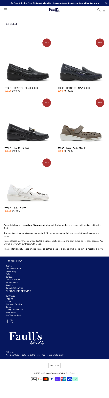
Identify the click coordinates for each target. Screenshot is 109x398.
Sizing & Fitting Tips (14, 288)
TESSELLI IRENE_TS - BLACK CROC (21, 88)
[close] (106, 3)
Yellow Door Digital (67, 373)
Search (9, 266)
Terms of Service (13, 279)
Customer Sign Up (14, 304)
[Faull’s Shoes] (54, 10)
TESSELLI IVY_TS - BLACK (17, 148)
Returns (9, 307)
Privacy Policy (11, 312)
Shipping (9, 285)
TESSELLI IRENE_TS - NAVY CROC (74, 88)
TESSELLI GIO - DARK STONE (71, 148)
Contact (9, 277)
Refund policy (12, 282)
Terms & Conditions (14, 310)
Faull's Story (11, 271)
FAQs (8, 274)
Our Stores (10, 296)
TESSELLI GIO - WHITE (15, 208)
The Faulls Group (13, 268)
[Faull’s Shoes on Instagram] (11, 322)
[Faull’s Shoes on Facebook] (7, 322)
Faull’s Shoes (45, 373)
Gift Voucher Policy (14, 315)
